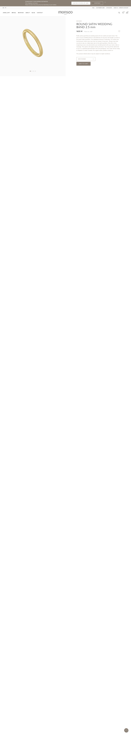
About (28, 12)
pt (5, 7)
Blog (33, 12)
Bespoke (21, 12)
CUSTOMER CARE (100, 7)
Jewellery (6, 12)
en (3, 7)
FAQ (93, 7)
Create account (123, 7)
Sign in (116, 7)
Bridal (14, 12)
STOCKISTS (109, 7)
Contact (40, 12)
